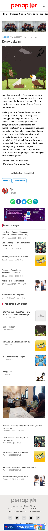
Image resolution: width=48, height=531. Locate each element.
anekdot (6, 180)
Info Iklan (23, 512)
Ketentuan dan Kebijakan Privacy (23, 506)
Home (5, 14)
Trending (14, 14)
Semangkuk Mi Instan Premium (16, 342)
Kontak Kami (36, 512)
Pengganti (7, 371)
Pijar (12, 189)
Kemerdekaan (19, 180)
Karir (29, 512)
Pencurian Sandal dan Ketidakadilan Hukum (20, 467)
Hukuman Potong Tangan (14, 357)
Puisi (41, 14)
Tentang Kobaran (13, 512)
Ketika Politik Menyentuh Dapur (15, 476)
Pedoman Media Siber (31, 509)
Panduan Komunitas (15, 509)
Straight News (25, 14)
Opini (35, 14)
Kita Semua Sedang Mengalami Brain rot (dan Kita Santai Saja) (16, 313)
